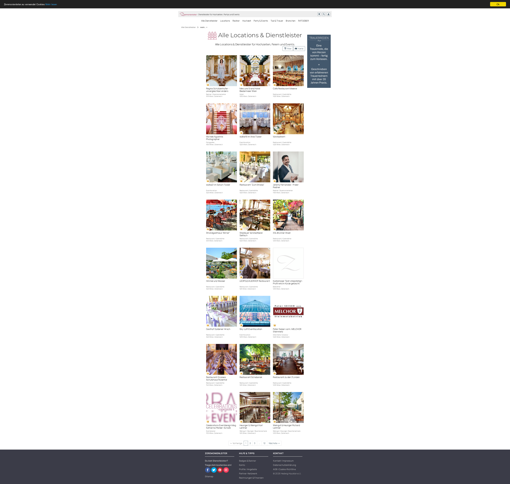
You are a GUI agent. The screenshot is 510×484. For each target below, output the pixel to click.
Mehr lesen (51, 4)
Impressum (288, 460)
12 (264, 443)
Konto (242, 465)
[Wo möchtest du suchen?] (319, 14)
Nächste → (274, 443)
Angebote (252, 469)
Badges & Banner (247, 460)
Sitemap (209, 476)
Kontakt (277, 460)
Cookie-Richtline (287, 469)
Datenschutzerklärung (284, 465)
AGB (275, 469)
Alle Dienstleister (209, 20)
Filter (288, 48)
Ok (498, 4)
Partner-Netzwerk (248, 473)
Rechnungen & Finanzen (251, 477)
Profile (242, 469)
